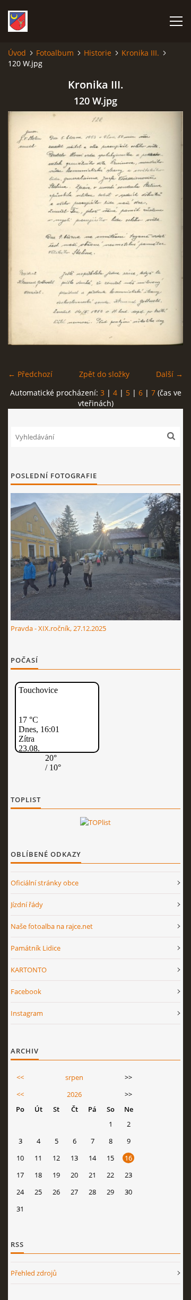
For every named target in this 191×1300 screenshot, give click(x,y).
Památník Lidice (35, 948)
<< (20, 1077)
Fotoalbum (55, 53)
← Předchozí (30, 374)
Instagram (27, 1013)
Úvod (17, 53)
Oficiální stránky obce (45, 883)
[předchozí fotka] (25, 228)
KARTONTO (29, 969)
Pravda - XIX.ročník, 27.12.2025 (58, 628)
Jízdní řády (27, 904)
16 (128, 1158)
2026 (74, 1094)
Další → (169, 374)
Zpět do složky (104, 374)
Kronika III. (140, 53)
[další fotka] (166, 228)
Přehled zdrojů (34, 1273)
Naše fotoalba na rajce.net (52, 926)
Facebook (26, 991)
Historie (97, 53)
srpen (74, 1077)
